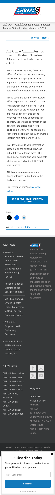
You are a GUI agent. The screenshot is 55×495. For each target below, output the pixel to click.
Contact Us (35, 396)
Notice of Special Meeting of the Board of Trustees (14, 287)
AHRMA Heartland (12, 377)
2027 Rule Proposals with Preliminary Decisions (13, 328)
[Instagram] (41, 368)
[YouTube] (41, 375)
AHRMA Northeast (12, 385)
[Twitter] (33, 375)
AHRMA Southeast (12, 409)
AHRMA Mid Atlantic (13, 381)
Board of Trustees (28, 227)
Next (44, 37)
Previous (34, 37)
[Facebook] (33, 368)
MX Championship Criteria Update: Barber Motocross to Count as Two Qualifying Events (14, 307)
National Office (38, 400)
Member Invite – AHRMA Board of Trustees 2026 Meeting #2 (13, 347)
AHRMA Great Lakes (13, 373)
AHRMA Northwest (13, 389)
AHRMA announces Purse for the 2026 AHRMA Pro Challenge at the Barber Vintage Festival (14, 264)
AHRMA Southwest (13, 413)
